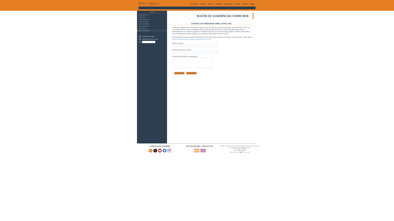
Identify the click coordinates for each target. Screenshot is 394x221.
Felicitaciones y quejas (148, 36)
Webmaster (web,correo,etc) (149, 39)
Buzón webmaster (144, 30)
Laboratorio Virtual (144, 24)
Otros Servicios (143, 28)
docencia (211, 4)
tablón (252, 4)
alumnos (245, 4)
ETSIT (142, 3)
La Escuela (194, 4)
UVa (151, 3)
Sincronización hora (144, 26)
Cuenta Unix (142, 17)
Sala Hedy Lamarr (143, 21)
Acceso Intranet (158, 3)
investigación (228, 4)
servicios (237, 4)
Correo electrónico (144, 19)
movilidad (219, 4)
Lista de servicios (143, 15)
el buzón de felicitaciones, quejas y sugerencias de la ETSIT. (192, 39)
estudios (203, 4)
